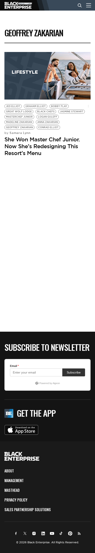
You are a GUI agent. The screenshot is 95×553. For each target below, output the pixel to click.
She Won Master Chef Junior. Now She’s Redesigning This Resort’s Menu (42, 146)
